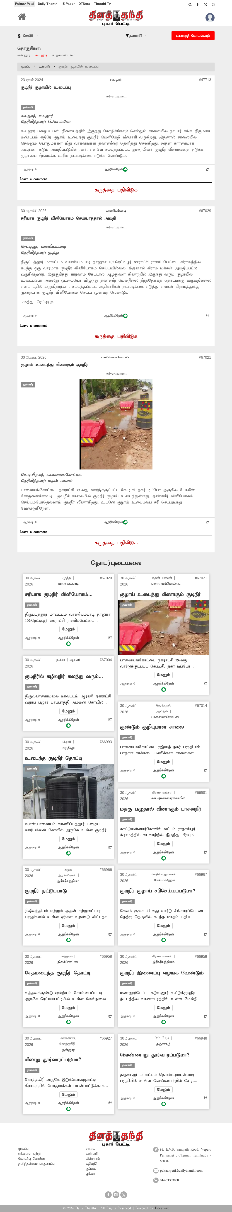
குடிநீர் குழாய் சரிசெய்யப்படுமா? (157, 891)
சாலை (90, 1149)
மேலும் (68, 629)
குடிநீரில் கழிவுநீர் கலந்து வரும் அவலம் (62, 676)
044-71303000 (169, 1180)
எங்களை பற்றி (29, 1154)
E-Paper (69, 3)
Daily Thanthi (48, 3)
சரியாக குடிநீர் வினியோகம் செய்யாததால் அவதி (68, 218)
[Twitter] (205, 4)
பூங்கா (90, 1174)
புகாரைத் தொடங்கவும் (193, 36)
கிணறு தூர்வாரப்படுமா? (53, 1060)
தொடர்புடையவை (116, 563)
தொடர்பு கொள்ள (31, 1159)
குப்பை (91, 1169)
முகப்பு (25, 67)
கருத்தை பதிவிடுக (116, 190)
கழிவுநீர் (92, 1164)
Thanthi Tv (102, 3)
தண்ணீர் (44, 67)
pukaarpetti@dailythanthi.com (181, 1171)
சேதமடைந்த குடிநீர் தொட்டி (57, 973)
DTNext (84, 3)
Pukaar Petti (24, 3)
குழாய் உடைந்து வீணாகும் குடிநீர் (54, 364)
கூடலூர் (41, 55)
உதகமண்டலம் (63, 55)
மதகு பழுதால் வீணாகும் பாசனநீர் (160, 809)
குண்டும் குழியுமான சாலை (152, 727)
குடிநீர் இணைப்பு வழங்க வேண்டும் (162, 973)
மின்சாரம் (93, 1159)
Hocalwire (162, 1208)
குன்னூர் (24, 55)
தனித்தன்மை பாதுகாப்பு (36, 1164)
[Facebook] (197, 4)
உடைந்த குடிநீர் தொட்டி (53, 758)
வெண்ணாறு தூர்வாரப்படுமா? (154, 1055)
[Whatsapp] (213, 4)
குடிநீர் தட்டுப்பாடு (46, 891)
